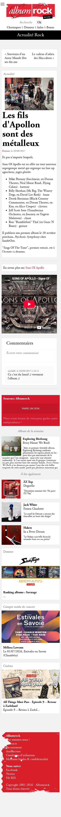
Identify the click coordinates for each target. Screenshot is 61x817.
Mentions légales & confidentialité (27, 759)
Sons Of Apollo (34, 268)
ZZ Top (28, 482)
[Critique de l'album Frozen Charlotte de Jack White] (11, 521)
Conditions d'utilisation (20, 755)
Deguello (28, 486)
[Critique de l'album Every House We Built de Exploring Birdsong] (11, 455)
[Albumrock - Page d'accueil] (30, 18)
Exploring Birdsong (35, 439)
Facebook (11, 770)
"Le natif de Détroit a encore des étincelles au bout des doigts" (39, 515)
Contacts (11, 744)
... (4, 596)
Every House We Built (36, 443)
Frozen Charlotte (33, 509)
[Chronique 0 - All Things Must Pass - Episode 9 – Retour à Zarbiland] (31, 687)
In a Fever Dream (34, 532)
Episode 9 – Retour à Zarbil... (21, 710)
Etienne (6, 151)
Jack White (30, 505)
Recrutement (14, 747)
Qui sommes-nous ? (18, 740)
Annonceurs (13, 751)
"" (30, 460)
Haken (27, 528)
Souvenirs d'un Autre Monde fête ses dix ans (16, 58)
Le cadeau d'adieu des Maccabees (43, 56)
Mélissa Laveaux (13, 647)
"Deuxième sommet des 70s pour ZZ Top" (39, 492)
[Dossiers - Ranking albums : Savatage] (31, 587)
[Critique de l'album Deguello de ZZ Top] (11, 498)
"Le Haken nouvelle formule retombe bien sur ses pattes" (36, 538)
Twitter (10, 774)
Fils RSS (11, 778)
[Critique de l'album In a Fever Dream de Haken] (11, 544)
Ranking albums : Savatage (20, 592)
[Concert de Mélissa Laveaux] (31, 642)
